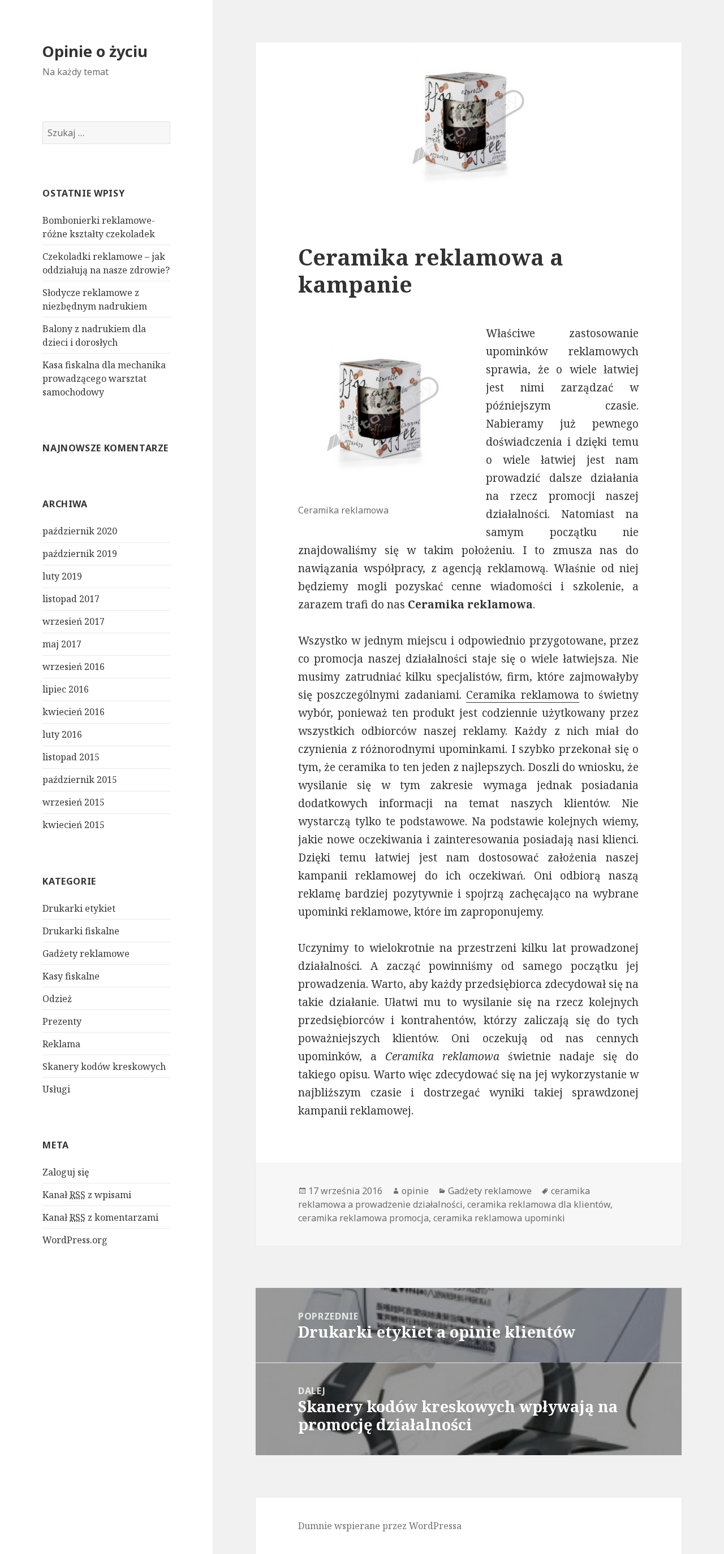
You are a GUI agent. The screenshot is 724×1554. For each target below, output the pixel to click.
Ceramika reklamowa (522, 694)
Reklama (61, 1044)
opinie (415, 1191)
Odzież (57, 999)
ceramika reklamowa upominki (499, 1218)
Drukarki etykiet (78, 908)
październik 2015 (79, 779)
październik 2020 (79, 531)
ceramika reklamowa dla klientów (538, 1204)
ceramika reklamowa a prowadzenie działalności (444, 1198)
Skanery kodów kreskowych (104, 1066)
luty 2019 (62, 576)
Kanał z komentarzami (100, 1217)
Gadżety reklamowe (86, 953)
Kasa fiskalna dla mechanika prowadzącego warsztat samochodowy (104, 378)
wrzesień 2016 (73, 666)
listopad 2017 (71, 599)
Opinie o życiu (95, 51)
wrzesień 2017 (73, 621)
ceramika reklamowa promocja (363, 1218)
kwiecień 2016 (73, 712)
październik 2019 (79, 553)
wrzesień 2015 (73, 802)
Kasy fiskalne (71, 976)
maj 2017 (61, 644)
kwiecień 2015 (73, 825)
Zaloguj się (65, 1172)
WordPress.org (74, 1240)
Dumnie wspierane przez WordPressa (380, 1526)
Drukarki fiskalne (80, 931)
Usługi (56, 1089)
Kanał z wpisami (86, 1195)
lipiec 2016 (65, 689)
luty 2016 (62, 734)
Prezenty (61, 1021)
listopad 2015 (71, 757)
